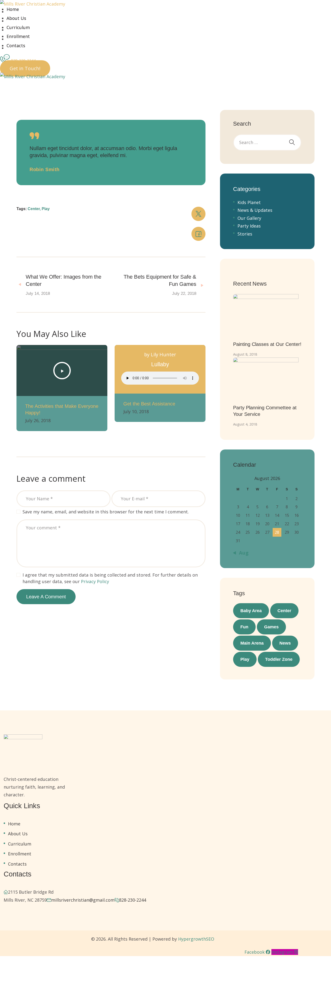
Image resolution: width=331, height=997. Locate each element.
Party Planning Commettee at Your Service (265, 411)
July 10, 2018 (136, 411)
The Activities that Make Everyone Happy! (61, 409)
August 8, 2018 (245, 354)
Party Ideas (249, 226)
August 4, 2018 (245, 424)
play (244, 659)
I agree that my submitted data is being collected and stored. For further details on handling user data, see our (110, 578)
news (285, 643)
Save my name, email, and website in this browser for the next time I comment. (106, 512)
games (271, 626)
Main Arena (252, 643)
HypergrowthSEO (196, 939)
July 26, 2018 (38, 420)
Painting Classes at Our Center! (267, 344)
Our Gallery (249, 218)
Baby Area (251, 610)
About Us (16, 18)
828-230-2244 (132, 900)
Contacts (16, 45)
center (284, 610)
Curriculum (18, 27)
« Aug (242, 552)
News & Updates (254, 210)
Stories (244, 234)
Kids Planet (249, 202)
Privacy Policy (95, 581)
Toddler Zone (278, 659)
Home (13, 9)
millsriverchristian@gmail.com (83, 900)
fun (244, 626)
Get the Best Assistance (149, 403)
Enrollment (18, 36)
